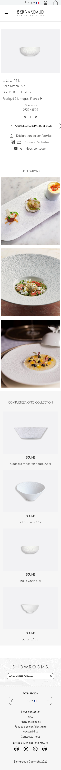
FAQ (30, 717)
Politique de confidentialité (30, 727)
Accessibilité (30, 731)
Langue (30, 2)
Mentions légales (31, 722)
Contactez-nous (30, 737)
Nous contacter (30, 712)
